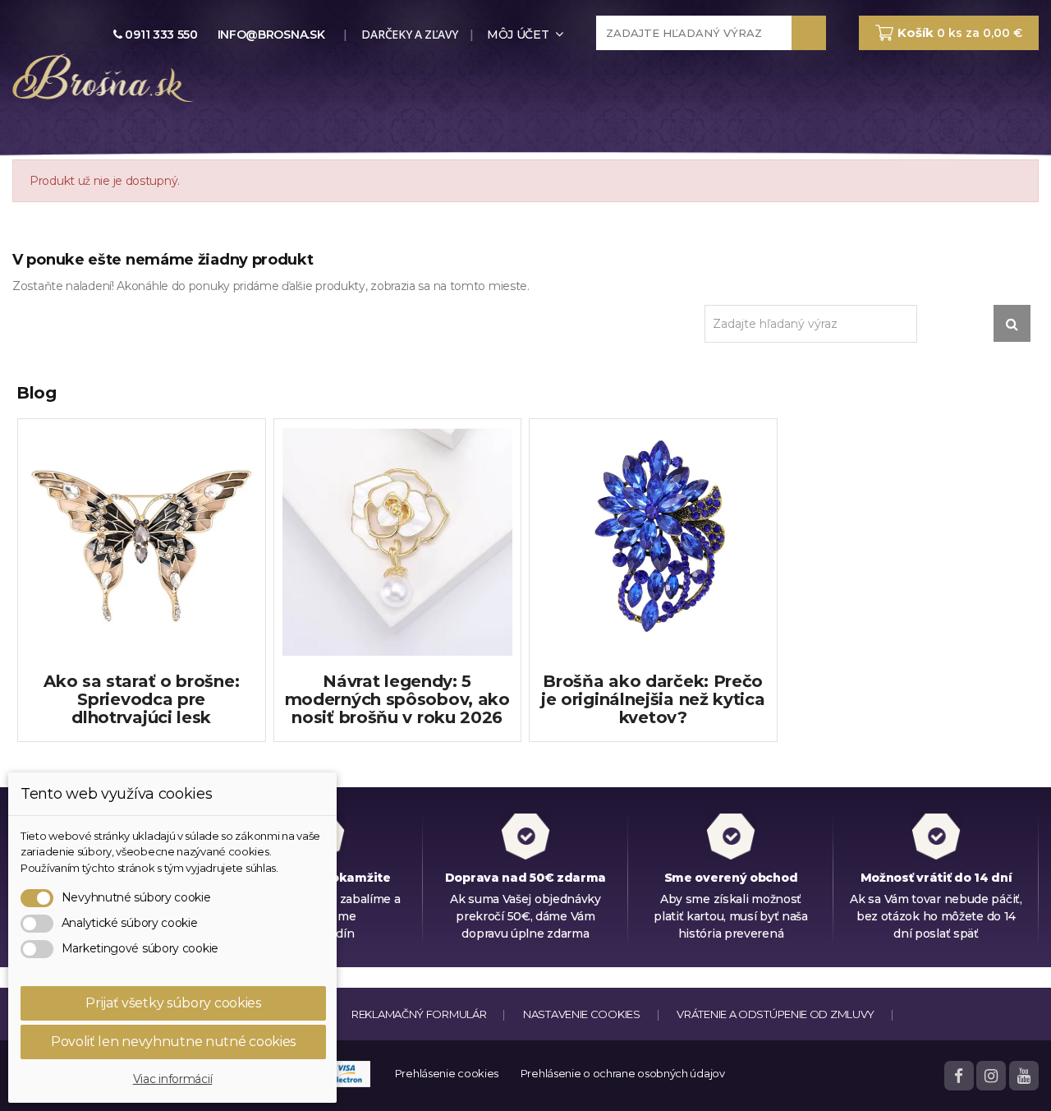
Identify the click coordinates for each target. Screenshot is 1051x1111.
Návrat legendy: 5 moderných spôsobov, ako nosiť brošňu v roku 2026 (397, 699)
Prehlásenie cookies (446, 1073)
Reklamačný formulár (418, 1014)
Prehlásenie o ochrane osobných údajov (623, 1073)
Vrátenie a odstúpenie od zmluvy (775, 1014)
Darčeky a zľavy (408, 34)
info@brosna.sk (271, 34)
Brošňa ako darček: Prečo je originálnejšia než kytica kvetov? (653, 699)
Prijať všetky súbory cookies (173, 1003)
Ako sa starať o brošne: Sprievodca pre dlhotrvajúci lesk (141, 699)
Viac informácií (173, 1079)
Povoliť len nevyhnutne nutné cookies (173, 1041)
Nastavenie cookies (581, 1014)
